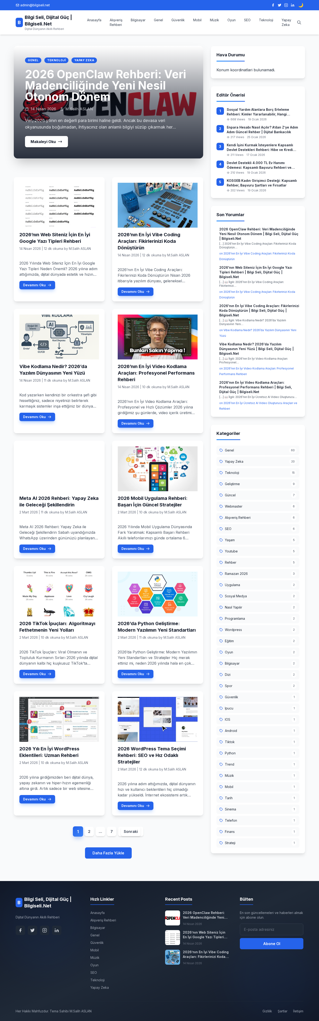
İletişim (298, 1011)
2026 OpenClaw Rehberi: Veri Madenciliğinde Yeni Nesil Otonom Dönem (105, 85)
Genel (158, 20)
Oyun (231, 20)
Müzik (214, 20)
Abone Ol (271, 943)
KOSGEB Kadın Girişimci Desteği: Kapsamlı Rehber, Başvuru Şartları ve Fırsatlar (262, 183)
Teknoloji (266, 20)
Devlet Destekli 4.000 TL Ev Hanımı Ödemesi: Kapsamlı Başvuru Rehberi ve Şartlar (259, 165)
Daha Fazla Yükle (108, 853)
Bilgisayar (138, 20)
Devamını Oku (34, 285)
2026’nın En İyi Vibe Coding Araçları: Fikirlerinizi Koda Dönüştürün (149, 241)
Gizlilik (267, 1011)
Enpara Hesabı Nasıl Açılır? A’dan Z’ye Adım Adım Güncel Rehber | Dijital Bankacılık (262, 129)
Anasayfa (94, 20)
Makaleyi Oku (43, 141)
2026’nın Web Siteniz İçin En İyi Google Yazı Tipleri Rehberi (204, 934)
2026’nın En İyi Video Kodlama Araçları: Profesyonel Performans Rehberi (156, 373)
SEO (247, 20)
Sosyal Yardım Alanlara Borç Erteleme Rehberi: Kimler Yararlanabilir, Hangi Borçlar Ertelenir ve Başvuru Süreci (258, 112)
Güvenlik (178, 20)
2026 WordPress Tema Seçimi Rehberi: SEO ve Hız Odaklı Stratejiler (152, 755)
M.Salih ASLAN (80, 249)
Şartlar (282, 1011)
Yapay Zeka (286, 22)
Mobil (197, 20)
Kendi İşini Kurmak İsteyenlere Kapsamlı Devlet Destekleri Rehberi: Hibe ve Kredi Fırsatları (260, 147)
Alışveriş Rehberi (116, 22)
